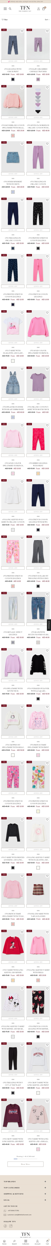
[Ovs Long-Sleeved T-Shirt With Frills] (38, 945)
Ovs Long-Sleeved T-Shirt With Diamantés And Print (38, 859)
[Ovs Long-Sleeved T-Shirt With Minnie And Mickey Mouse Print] (13, 1001)
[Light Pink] (13, 474)
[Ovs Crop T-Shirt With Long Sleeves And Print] (38, 1058)
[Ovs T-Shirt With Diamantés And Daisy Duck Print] (13, 325)
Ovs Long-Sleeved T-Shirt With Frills (38, 971)
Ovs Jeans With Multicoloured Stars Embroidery (38, 633)
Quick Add (13, 61)
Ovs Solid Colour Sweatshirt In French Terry (38, 352)
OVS (13, 66)
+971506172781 (13, 1211)
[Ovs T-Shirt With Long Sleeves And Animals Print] (38, 1114)
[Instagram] (11, 1226)
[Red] (38, 474)
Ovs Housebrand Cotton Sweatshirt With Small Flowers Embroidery (12, 127)
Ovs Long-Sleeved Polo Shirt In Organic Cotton (12, 521)
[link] (14, 1242)
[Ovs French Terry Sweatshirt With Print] (38, 720)
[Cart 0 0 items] (43, 9)
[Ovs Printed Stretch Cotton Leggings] (38, 213)
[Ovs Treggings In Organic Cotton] (38, 157)
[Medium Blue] (38, 643)
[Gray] (38, 80)
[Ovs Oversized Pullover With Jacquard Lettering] (38, 663)
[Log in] (38, 9)
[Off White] (13, 755)
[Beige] (38, 812)
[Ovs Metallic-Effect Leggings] (13, 607)
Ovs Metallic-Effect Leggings (13, 633)
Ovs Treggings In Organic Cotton (38, 183)
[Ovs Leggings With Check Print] (13, 44)
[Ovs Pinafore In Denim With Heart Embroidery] (13, 382)
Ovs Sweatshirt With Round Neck (13, 690)
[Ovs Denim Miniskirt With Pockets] (13, 157)
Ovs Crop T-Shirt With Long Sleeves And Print (38, 1084)
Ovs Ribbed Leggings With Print (38, 464)
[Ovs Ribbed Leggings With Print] (38, 438)
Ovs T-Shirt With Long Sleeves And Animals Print (38, 1140)
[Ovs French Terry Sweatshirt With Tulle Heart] (13, 889)
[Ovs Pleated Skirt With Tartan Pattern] (38, 889)
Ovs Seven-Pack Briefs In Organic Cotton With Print (38, 127)
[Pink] (13, 136)
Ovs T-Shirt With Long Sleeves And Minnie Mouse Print (13, 971)
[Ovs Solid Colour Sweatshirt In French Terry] (38, 325)
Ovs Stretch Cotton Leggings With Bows (38, 521)
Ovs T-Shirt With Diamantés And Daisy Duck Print (13, 352)
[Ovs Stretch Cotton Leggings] (38, 269)
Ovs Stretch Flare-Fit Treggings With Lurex (38, 577)
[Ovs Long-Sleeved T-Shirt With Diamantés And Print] (38, 832)
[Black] (38, 249)
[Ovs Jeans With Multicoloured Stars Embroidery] (38, 607)
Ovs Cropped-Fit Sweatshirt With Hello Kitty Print (13, 746)
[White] (13, 361)
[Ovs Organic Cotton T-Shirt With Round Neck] (38, 382)
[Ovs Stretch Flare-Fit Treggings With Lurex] (38, 551)
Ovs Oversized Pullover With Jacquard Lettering (38, 690)
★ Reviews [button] (49, 625)
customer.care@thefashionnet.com (19, 1215)
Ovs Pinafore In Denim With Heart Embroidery (13, 408)
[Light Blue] (13, 192)
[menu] (5, 9)
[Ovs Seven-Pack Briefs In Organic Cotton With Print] (38, 100)
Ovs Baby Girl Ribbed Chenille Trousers (38, 70)
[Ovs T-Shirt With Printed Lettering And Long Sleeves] (13, 832)
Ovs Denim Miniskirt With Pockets (13, 183)
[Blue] (13, 80)
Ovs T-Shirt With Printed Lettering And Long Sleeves (12, 859)
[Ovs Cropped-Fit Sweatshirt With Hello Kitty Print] (13, 720)
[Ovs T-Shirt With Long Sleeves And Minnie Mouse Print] (13, 945)
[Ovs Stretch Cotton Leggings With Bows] (38, 494)
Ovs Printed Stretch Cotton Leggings (38, 239)
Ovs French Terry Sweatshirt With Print (38, 746)
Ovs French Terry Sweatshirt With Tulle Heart (13, 915)
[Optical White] (13, 530)
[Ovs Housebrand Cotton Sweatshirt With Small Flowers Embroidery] (13, 100)
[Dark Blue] (13, 249)
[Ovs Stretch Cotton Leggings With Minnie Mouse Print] (38, 1001)
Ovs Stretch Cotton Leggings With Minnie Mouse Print (38, 1028)
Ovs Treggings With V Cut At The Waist (13, 1084)
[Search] (10, 9)
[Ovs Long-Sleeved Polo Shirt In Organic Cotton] (13, 494)
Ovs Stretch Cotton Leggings (38, 295)
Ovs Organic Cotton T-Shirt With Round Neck (38, 408)
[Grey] (13, 643)
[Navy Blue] (13, 305)
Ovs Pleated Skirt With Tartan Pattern (38, 915)
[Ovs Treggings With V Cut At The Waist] (13, 1058)
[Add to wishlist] (22, 31)
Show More (25, 1164)
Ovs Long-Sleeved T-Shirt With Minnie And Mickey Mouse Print (12, 1028)
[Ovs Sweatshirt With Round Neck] (13, 663)
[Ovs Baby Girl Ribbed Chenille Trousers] (38, 44)
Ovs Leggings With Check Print (12, 70)
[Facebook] (5, 1226)
